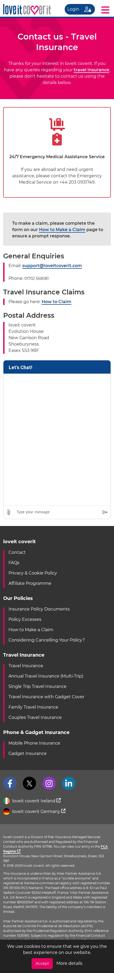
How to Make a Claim (62, 229)
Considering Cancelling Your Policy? (46, 640)
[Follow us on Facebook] (9, 783)
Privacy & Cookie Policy (32, 573)
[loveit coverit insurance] (27, 9)
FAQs (13, 562)
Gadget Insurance (27, 753)
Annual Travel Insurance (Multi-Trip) (45, 676)
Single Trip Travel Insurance (37, 686)
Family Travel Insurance (33, 707)
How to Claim (56, 301)
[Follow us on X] (29, 783)
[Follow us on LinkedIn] (68, 783)
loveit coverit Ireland (33, 800)
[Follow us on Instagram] (49, 783)
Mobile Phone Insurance (34, 743)
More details (69, 963)
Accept (42, 963)
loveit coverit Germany (36, 811)
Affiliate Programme (29, 583)
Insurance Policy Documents (39, 609)
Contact (17, 552)
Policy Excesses (24, 619)
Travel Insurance (25, 665)
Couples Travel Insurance (35, 717)
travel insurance (91, 69)
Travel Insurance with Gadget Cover (46, 696)
